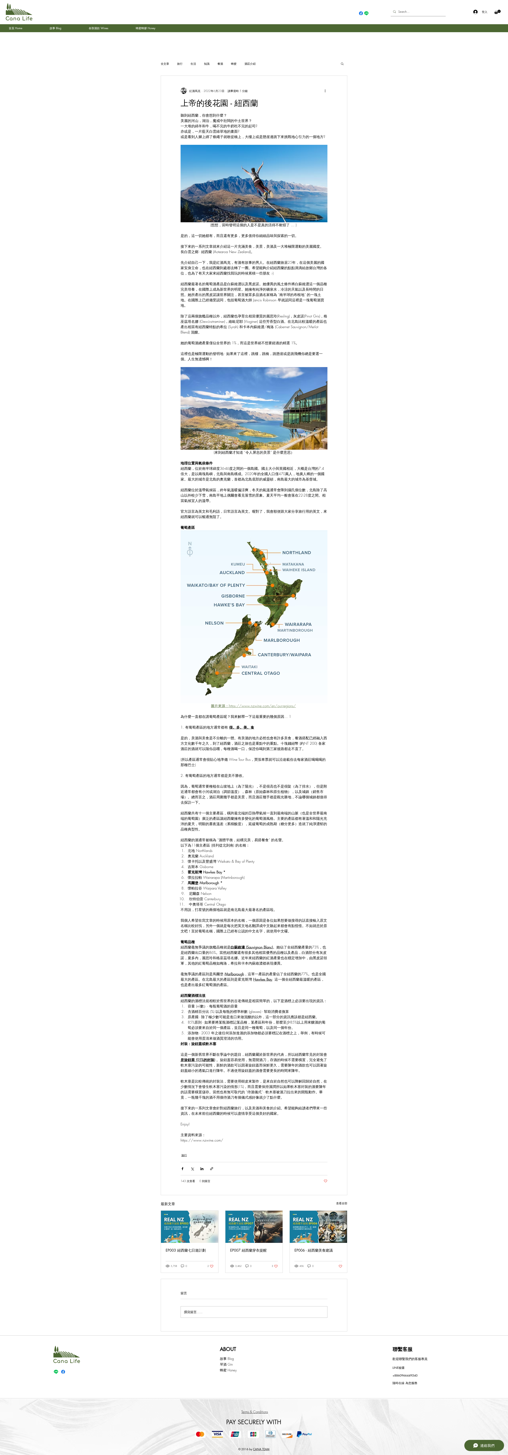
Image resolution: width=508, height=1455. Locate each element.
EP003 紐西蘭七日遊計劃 (186, 1250)
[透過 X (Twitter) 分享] (192, 1169)
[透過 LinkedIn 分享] (202, 1169)
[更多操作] (325, 90)
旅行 (180, 64)
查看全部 (341, 1203)
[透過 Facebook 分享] (182, 1169)
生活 (193, 64)
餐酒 (220, 64)
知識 (207, 64)
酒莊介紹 (250, 64)
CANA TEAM (261, 1449)
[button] (497, 12)
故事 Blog (227, 1358)
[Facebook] (361, 13)
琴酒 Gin (226, 1364)
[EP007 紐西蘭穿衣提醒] (254, 1227)
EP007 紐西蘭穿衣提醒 (248, 1250)
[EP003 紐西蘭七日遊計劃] (189, 1227)
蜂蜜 (234, 64)
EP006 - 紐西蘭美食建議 (313, 1250)
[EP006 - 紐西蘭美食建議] (318, 1227)
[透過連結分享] (212, 1169)
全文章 (165, 64)
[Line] (366, 13)
